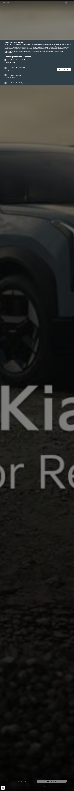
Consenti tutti (63, 69)
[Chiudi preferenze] (3, 788)
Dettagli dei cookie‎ (10, 62)
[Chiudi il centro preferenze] (72, 43)
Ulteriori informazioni (10, 54)
